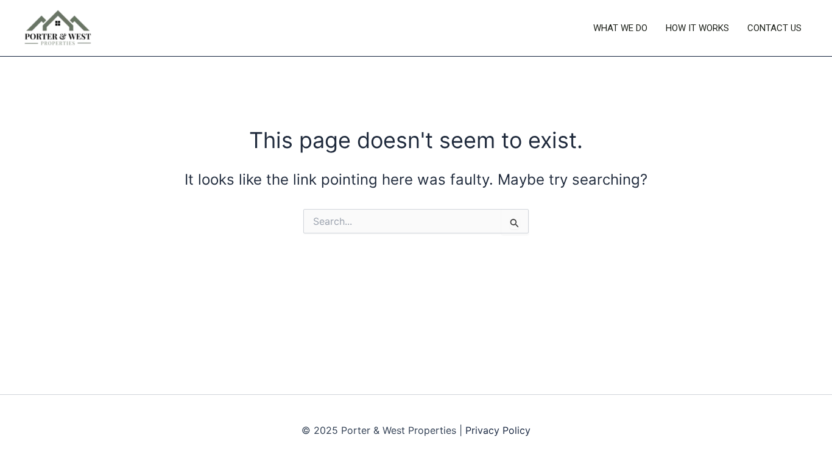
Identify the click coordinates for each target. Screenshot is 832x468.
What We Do (620, 28)
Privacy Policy (498, 430)
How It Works (697, 28)
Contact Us (774, 28)
